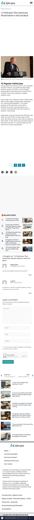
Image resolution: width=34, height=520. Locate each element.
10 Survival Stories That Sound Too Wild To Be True (12, 248)
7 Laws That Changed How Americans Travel (12, 219)
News (6, 451)
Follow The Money (11, 454)
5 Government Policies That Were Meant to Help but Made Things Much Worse (13, 227)
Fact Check (8, 464)
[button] (31, 3)
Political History (10, 457)
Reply (30, 274)
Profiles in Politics (6, 9)
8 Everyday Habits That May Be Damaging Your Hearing (21, 435)
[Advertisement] (17, 38)
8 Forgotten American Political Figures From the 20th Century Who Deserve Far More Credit (13, 242)
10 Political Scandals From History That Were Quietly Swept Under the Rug (13, 234)
